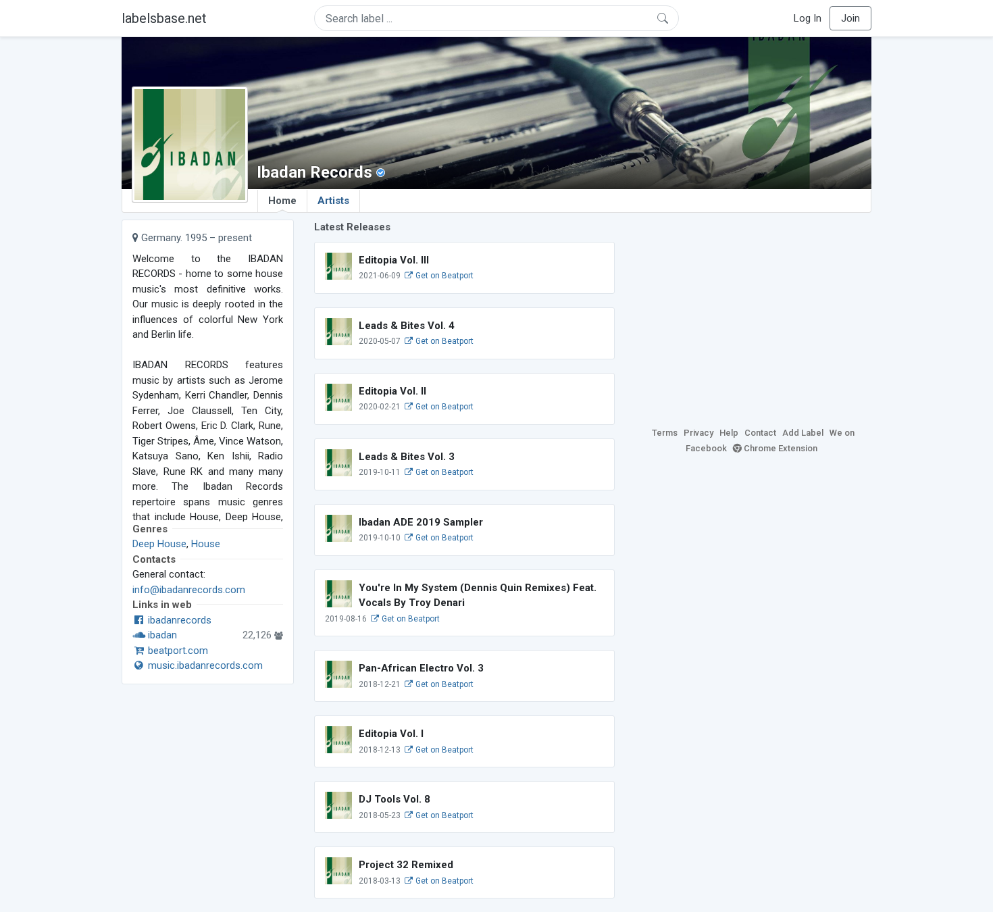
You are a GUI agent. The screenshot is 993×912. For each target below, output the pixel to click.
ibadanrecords (178, 620)
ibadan (161, 635)
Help (728, 433)
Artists (333, 201)
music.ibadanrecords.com (204, 665)
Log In (807, 18)
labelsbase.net (164, 18)
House (205, 544)
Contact (760, 433)
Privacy (698, 433)
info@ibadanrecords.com (188, 590)
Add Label (802, 433)
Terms (665, 433)
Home (282, 201)
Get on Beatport (443, 275)
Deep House (159, 544)
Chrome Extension (779, 448)
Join (850, 18)
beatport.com (176, 650)
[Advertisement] (753, 314)
